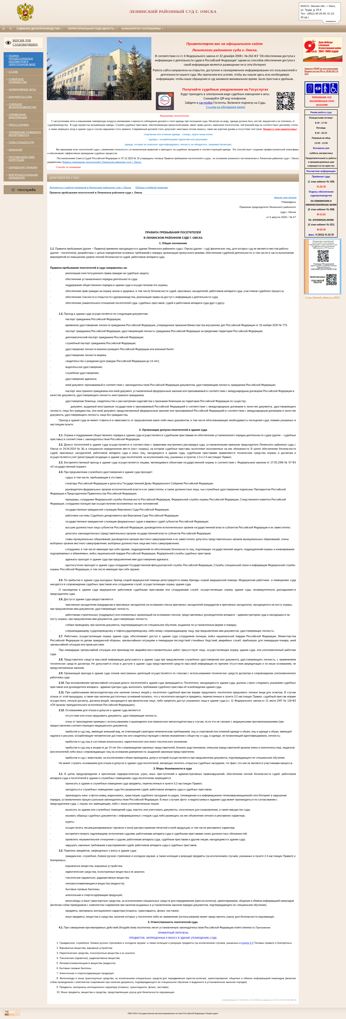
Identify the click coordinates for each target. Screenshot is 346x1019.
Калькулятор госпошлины (141, 28)
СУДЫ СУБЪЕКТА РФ (21, 142)
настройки (206, 102)
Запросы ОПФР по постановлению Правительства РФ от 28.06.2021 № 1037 (321, 71)
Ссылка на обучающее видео (225, 107)
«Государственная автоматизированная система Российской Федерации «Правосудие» (177, 1013)
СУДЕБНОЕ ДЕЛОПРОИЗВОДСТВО (22, 106)
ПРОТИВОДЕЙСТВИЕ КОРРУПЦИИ (22, 159)
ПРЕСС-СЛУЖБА (19, 124)
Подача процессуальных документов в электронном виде (22, 60)
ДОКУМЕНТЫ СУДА (20, 96)
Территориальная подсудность (91, 28)
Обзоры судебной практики (152, 187)
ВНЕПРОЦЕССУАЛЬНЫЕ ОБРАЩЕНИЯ (23, 176)
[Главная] (3, 28)
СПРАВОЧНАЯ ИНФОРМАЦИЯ (18, 116)
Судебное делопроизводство (39, 28)
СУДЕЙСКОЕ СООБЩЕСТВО (18, 81)
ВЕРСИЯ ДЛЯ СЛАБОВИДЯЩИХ (25, 42)
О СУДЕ (13, 71)
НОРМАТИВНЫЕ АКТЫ (22, 89)
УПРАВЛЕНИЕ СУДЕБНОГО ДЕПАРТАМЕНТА (25, 134)
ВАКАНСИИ (15, 149)
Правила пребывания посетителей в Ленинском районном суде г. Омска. (102, 162)
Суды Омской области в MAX (322, 297)
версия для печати (285, 197)
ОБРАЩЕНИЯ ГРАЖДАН (23, 167)
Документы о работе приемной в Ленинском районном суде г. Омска (90, 187)
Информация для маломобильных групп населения (322, 101)
